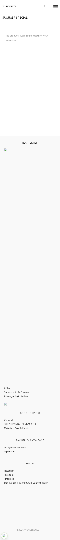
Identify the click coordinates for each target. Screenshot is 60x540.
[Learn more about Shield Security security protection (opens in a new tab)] (4, 536)
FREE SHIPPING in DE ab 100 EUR (20, 424)
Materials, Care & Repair (16, 428)
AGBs (7, 388)
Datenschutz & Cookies (16, 392)
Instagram (9, 471)
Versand (8, 420)
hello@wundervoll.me (15, 448)
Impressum (9, 452)
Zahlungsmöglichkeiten (16, 396)
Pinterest (9, 479)
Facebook (9, 475)
